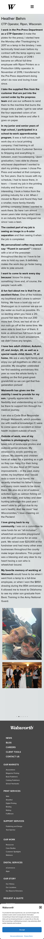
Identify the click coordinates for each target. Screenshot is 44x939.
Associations (10, 770)
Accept (22, 929)
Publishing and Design (14, 826)
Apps (8, 871)
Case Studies (11, 848)
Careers (11, 747)
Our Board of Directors (14, 891)
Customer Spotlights (13, 851)
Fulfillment (9, 814)
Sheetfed (9, 800)
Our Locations (11, 887)
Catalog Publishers (13, 780)
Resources (10, 845)
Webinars (9, 855)
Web (7, 796)
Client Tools (13, 751)
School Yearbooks (12, 783)
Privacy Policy (28, 936)
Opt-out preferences (16, 936)
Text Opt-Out (10, 830)
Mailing (8, 810)
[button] (40, 907)
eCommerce (10, 868)
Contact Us (12, 756)
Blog (8, 742)
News (9, 738)
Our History (10, 884)
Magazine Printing (12, 773)
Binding (8, 807)
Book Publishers (12, 777)
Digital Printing (11, 803)
